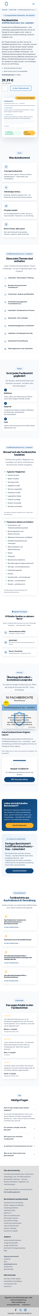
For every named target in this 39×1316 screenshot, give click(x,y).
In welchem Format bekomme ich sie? (18, 1146)
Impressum (8, 1286)
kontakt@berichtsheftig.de (13, 1281)
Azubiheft (7, 1259)
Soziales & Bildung (10, 1228)
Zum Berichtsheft (19, 871)
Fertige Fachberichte (11, 1245)
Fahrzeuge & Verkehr (11, 1218)
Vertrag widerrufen (10, 1284)
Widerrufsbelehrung (18, 1302)
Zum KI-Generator (19, 825)
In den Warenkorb (20, 88)
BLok (5, 1262)
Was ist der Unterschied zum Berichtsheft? (15, 1154)
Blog (5, 1251)
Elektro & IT (8, 1213)
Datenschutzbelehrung (18, 1300)
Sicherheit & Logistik (11, 1231)
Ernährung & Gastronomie (13, 1223)
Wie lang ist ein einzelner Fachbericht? (13, 1138)
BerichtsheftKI (8, 1269)
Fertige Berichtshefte (11, 1243)
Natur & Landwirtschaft (12, 1215)
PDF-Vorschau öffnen (19, 779)
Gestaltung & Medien (11, 1208)
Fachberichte (12, 10)
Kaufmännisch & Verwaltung (13, 1203)
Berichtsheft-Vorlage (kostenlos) (14, 1248)
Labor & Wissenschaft (11, 1226)
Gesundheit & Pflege (11, 1221)
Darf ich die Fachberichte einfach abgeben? (16, 1109)
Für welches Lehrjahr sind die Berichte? (15, 1128)
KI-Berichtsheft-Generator (12, 1240)
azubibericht (8, 1267)
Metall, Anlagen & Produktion (14, 1205)
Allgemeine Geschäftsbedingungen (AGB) (18, 1297)
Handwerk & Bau (9, 1210)
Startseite (5, 10)
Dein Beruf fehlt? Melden (12, 1279)
